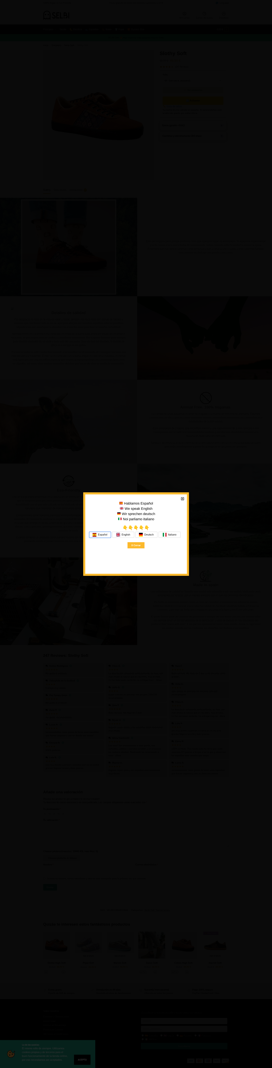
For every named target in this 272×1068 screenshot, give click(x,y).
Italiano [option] (172, 534)
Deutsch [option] (149, 534)
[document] (136, 534)
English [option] (126, 534)
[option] (123, 535)
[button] (182, 499)
